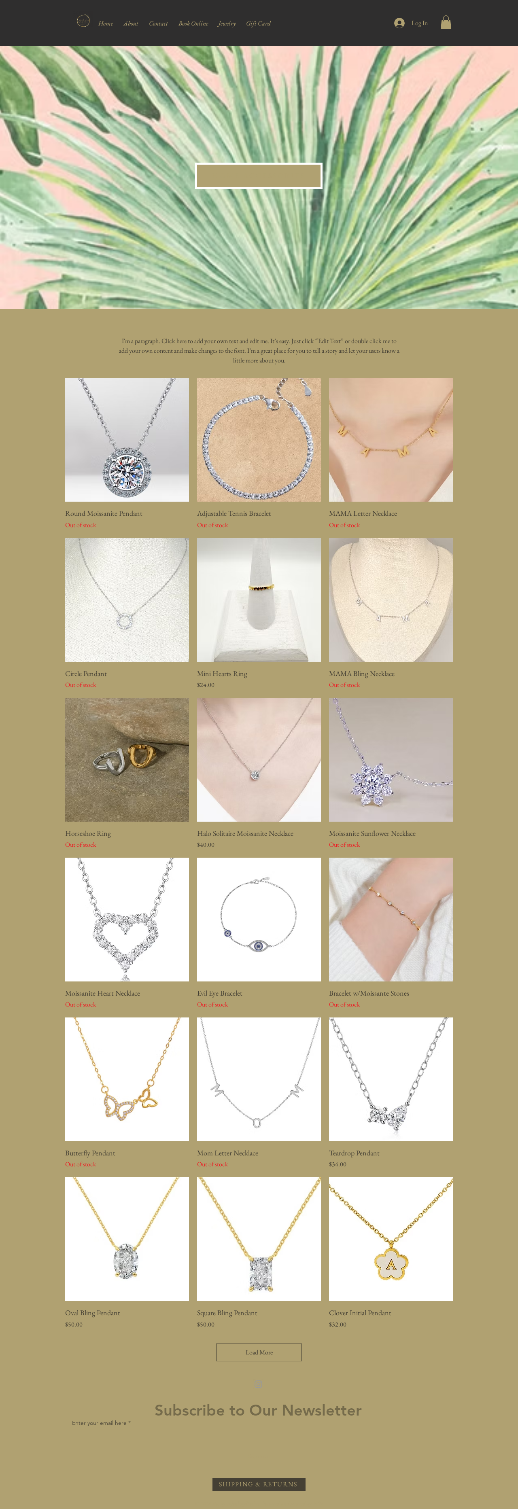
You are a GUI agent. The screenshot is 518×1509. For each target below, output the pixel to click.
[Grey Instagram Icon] (258, 1384)
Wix (318, 1503)
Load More (259, 1352)
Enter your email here (99, 1423)
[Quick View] (127, 440)
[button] (227, 20)
